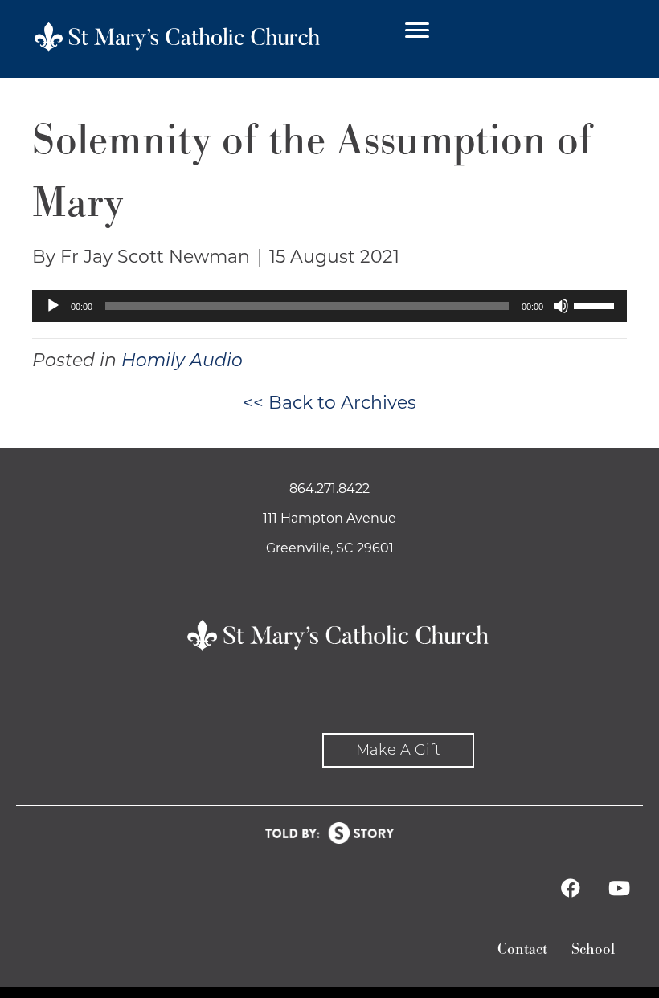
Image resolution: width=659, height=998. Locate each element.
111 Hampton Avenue (329, 518)
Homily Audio (182, 360)
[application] (329, 306)
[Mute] (561, 306)
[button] (398, 750)
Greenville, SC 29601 (330, 548)
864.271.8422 (329, 488)
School (593, 949)
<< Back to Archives (329, 402)
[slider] (596, 304)
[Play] (53, 306)
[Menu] (417, 30)
